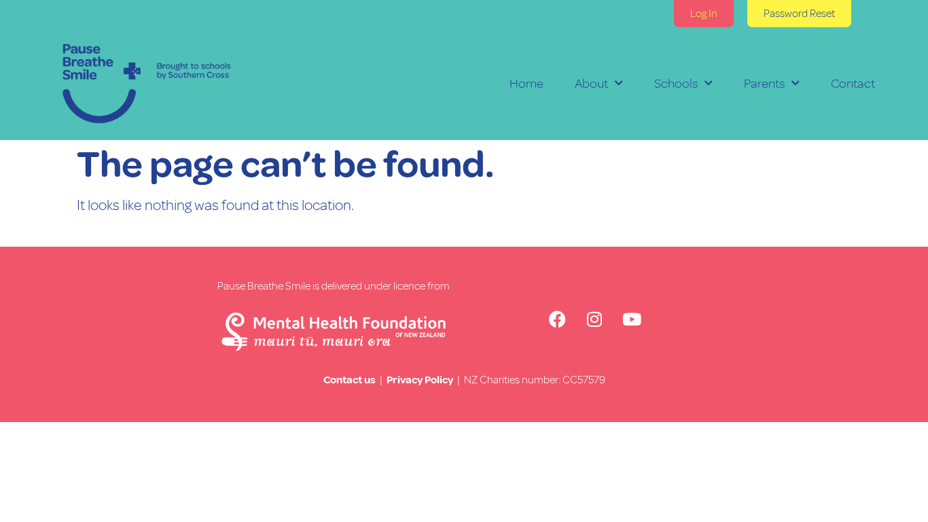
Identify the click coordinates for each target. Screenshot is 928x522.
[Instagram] (594, 319)
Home (526, 83)
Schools (676, 83)
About (591, 83)
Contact (853, 83)
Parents (764, 83)
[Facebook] (557, 319)
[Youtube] (632, 319)
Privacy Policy (420, 380)
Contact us (349, 380)
